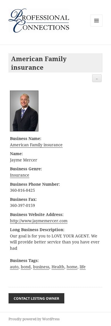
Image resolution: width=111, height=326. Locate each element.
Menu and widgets (96, 26)
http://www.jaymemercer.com (38, 220)
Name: (16, 153)
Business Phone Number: (35, 184)
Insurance (19, 175)
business (41, 266)
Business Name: (25, 138)
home (72, 266)
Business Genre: (26, 168)
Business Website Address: (36, 214)
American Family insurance (36, 144)
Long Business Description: (37, 229)
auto (14, 266)
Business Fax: (23, 199)
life (83, 266)
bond (26, 266)
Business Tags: (24, 260)
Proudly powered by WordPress (34, 319)
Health (58, 266)
